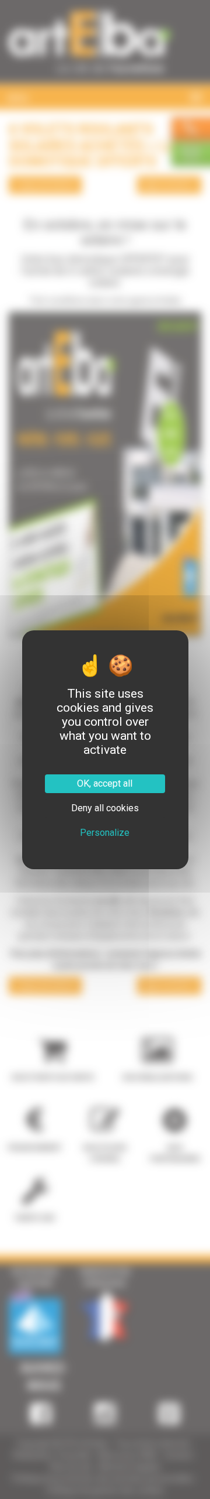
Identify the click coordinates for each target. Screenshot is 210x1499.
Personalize (105, 832)
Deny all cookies (105, 808)
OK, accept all (104, 783)
